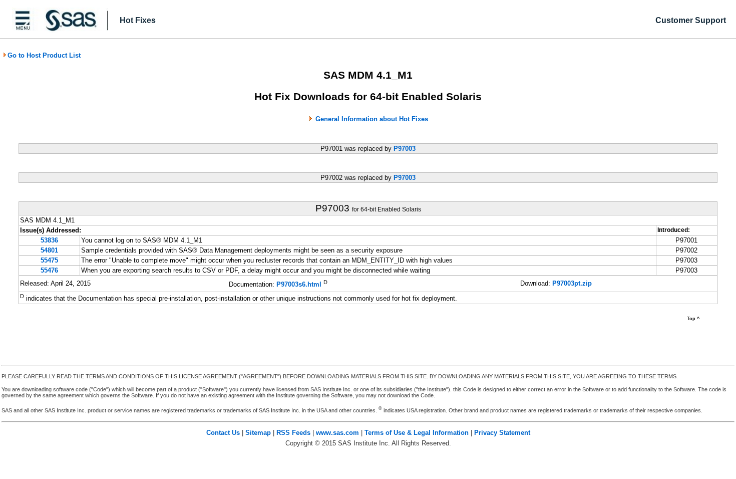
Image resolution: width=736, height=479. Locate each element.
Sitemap (258, 432)
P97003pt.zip (572, 283)
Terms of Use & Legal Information (416, 432)
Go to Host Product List (44, 55)
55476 (49, 270)
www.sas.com (337, 432)
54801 (49, 250)
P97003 (405, 148)
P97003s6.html (298, 284)
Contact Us (223, 432)
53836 (49, 240)
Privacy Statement (502, 432)
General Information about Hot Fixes (371, 119)
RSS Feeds (293, 432)
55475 (49, 260)
